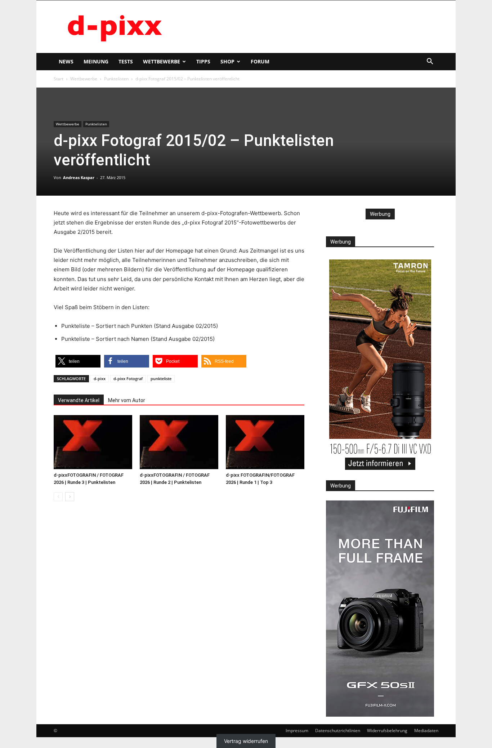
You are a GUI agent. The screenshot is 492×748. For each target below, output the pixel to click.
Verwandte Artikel (78, 400)
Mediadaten (426, 730)
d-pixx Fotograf (128, 378)
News (66, 61)
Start (58, 79)
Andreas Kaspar (78, 177)
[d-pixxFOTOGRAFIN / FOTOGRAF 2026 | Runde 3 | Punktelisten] (93, 442)
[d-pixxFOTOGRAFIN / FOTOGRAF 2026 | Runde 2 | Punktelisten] (179, 442)
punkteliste (161, 378)
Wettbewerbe (161, 61)
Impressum (297, 730)
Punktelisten (116, 79)
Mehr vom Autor (126, 400)
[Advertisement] (307, 26)
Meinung (96, 61)
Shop (227, 61)
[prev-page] (58, 496)
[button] (429, 62)
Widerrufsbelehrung (387, 730)
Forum (260, 61)
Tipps (203, 61)
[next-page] (69, 496)
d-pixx (100, 378)
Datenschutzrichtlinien (337, 730)
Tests (125, 61)
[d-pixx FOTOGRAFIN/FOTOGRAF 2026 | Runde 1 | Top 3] (265, 442)
